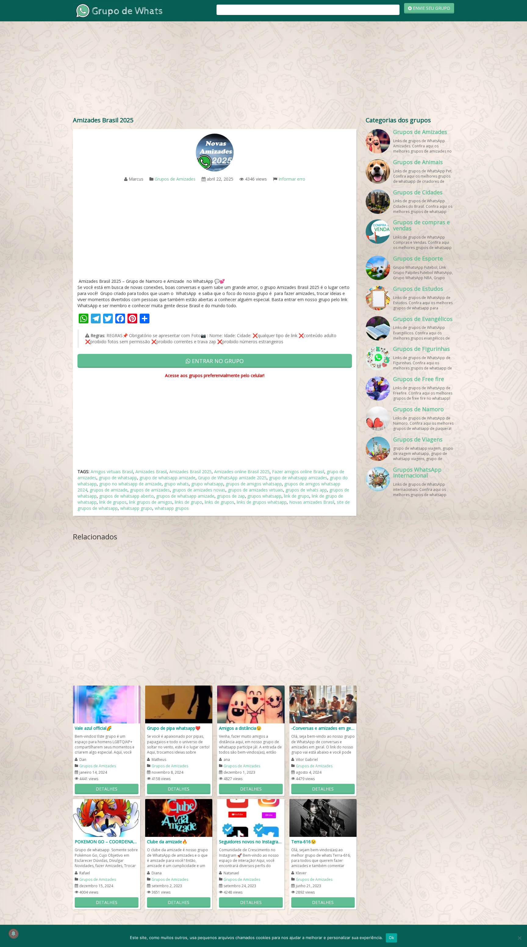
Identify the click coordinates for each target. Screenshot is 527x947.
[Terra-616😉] (323, 817)
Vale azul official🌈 (93, 728)
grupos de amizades (150, 490)
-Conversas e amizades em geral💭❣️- (323, 728)
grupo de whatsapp (118, 478)
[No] (519, 938)
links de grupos (219, 502)
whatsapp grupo (136, 508)
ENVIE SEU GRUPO (431, 8)
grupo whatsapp (207, 484)
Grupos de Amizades (175, 179)
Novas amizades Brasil (311, 502)
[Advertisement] (263, 70)
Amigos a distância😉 (240, 728)
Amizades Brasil (151, 471)
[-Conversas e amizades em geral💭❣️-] (323, 704)
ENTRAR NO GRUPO (217, 361)
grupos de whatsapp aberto (126, 496)
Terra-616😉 (303, 841)
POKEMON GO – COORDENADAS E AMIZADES (106, 841)
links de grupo (188, 502)
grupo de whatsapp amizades (298, 478)
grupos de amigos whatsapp (254, 484)
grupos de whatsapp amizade (185, 496)
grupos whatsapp (264, 496)
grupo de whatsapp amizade (167, 478)
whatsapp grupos (172, 508)
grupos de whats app (306, 490)
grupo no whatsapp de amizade (130, 484)
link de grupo (296, 496)
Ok (391, 937)
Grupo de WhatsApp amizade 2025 (232, 478)
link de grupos (113, 502)
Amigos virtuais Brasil (112, 471)
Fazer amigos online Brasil (298, 471)
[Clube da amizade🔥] (179, 817)
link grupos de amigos (150, 502)
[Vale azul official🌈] (106, 704)
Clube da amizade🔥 (167, 841)
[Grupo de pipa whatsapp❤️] (179, 704)
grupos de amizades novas (198, 490)
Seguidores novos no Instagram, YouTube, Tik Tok (251, 841)
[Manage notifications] (13, 933)
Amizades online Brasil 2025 (242, 471)
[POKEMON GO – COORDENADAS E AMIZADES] (106, 817)
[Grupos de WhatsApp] (118, 10)
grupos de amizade (108, 490)
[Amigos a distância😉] (251, 704)
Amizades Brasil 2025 (190, 471)
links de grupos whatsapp (262, 502)
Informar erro (291, 179)
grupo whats (176, 484)
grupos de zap (231, 496)
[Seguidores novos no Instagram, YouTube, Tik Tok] (251, 817)
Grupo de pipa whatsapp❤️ (173, 728)
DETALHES (106, 789)
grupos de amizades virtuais (255, 490)
